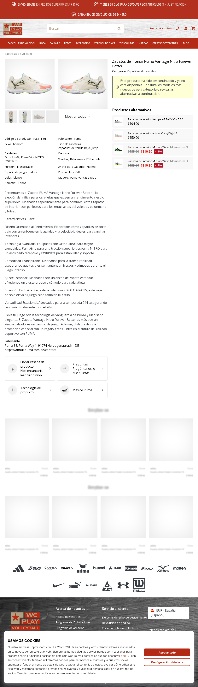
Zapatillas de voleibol (18, 54)
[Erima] (83, 568)
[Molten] (179, 568)
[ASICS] (35, 568)
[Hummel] (99, 568)
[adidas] (18, 568)
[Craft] (67, 568)
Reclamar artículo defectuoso (120, 628)
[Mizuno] (163, 568)
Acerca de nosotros (160, 28)
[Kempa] (131, 568)
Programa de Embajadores (73, 622)
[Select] (107, 585)
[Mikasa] (147, 568)
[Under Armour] (123, 585)
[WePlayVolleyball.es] (29, 621)
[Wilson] (139, 585)
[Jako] (115, 568)
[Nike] (59, 585)
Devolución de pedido (116, 623)
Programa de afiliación (70, 628)
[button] (112, 28)
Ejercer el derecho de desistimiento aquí (127, 617)
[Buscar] (119, 28)
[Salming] (91, 585)
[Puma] (75, 585)
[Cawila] (51, 568)
